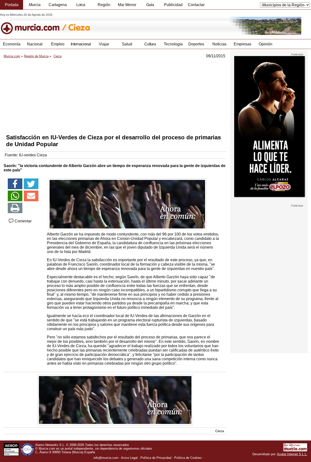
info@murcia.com (106, 458)
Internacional (81, 44)
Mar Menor (127, 5)
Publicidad (173, 5)
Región (104, 5)
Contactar (196, 5)
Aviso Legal (129, 458)
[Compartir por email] (31, 196)
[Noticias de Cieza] (118, 24)
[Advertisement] (115, 96)
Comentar (23, 221)
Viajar (104, 44)
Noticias (219, 44)
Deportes (196, 44)
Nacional (35, 44)
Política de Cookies (188, 458)
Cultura (150, 44)
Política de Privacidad (155, 458)
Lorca (80, 5)
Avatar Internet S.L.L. (292, 454)
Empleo (57, 44)
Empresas (242, 44)
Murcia (35, 5)
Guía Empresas (150, 6)
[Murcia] (33, 24)
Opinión (265, 44)
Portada (11, 5)
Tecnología (173, 44)
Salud (127, 44)
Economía (11, 44)
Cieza (219, 431)
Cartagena (58, 5)
